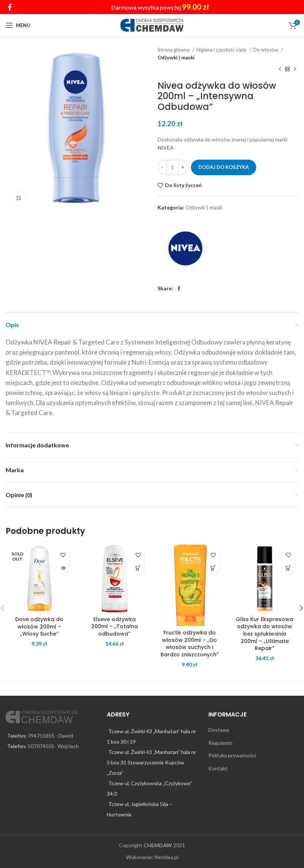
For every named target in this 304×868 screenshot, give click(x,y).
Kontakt (218, 768)
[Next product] (294, 69)
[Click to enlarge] (18, 198)
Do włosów (266, 50)
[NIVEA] (185, 248)
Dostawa (218, 730)
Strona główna (174, 50)
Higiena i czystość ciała (221, 50)
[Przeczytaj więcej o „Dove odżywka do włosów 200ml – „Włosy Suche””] (63, 567)
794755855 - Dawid (50, 735)
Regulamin (220, 743)
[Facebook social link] (10, 7)
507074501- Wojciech (53, 746)
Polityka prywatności (232, 755)
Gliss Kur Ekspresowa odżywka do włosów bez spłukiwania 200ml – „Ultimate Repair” (264, 634)
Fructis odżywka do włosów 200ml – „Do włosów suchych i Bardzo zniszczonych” (190, 643)
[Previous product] (280, 69)
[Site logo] (152, 25)
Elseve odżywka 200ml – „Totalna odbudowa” (114, 626)
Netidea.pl (166, 857)
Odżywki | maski (176, 58)
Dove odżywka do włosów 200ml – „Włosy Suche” (39, 626)
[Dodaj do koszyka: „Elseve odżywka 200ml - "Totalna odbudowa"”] (138, 567)
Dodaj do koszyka (223, 167)
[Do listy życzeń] (63, 554)
